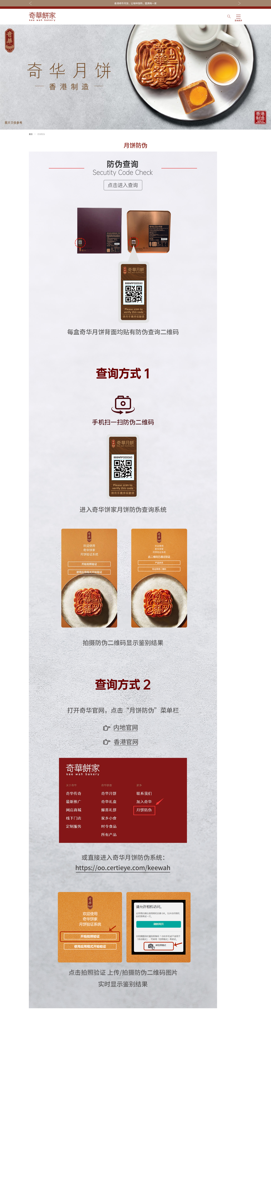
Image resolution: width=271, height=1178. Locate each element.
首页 (31, 134)
